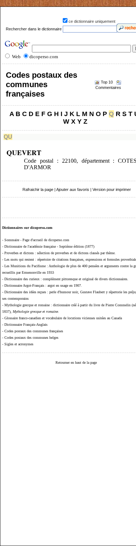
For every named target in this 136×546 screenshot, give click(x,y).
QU (8, 137)
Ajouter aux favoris (72, 189)
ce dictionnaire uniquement (92, 21)
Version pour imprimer (111, 189)
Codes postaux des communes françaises (41, 84)
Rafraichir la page (37, 189)
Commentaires (108, 87)
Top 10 (107, 82)
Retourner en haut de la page (76, 362)
